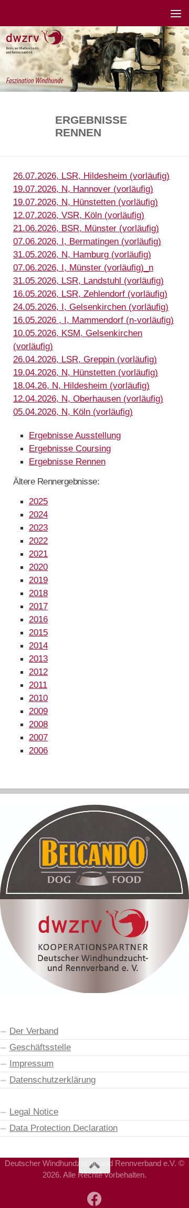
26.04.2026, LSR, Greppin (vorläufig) (85, 359)
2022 (38, 540)
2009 (38, 711)
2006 (38, 750)
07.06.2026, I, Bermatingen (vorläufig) (87, 241)
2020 (38, 566)
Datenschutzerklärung (52, 1079)
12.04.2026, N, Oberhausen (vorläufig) (88, 398)
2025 (38, 501)
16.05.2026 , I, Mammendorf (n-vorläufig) (93, 320)
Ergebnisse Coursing (70, 448)
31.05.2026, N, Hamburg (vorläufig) (82, 254)
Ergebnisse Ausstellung (75, 435)
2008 (38, 724)
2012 (38, 671)
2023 (38, 527)
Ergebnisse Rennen (67, 461)
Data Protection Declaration (63, 1127)
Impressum (31, 1063)
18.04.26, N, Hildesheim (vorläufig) (81, 385)
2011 (38, 684)
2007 (38, 737)
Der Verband (33, 1031)
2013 (38, 658)
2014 (38, 645)
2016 (38, 619)
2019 (38, 580)
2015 (38, 632)
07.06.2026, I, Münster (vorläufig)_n (83, 267)
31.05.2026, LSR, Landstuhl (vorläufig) (88, 280)
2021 (38, 553)
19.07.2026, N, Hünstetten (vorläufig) (85, 202)
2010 (38, 698)
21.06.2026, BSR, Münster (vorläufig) (86, 228)
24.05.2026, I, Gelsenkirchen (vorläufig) (91, 306)
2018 (38, 593)
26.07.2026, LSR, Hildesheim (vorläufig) (91, 175)
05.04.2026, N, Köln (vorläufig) (73, 411)
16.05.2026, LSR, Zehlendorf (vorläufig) (90, 293)
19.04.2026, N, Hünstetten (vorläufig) (85, 372)
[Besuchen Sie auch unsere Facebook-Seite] (94, 1199)
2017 (38, 606)
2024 (38, 514)
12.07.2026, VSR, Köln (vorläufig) (78, 215)
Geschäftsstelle (40, 1047)
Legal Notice (33, 1111)
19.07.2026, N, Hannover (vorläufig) (83, 188)
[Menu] (176, 13)
